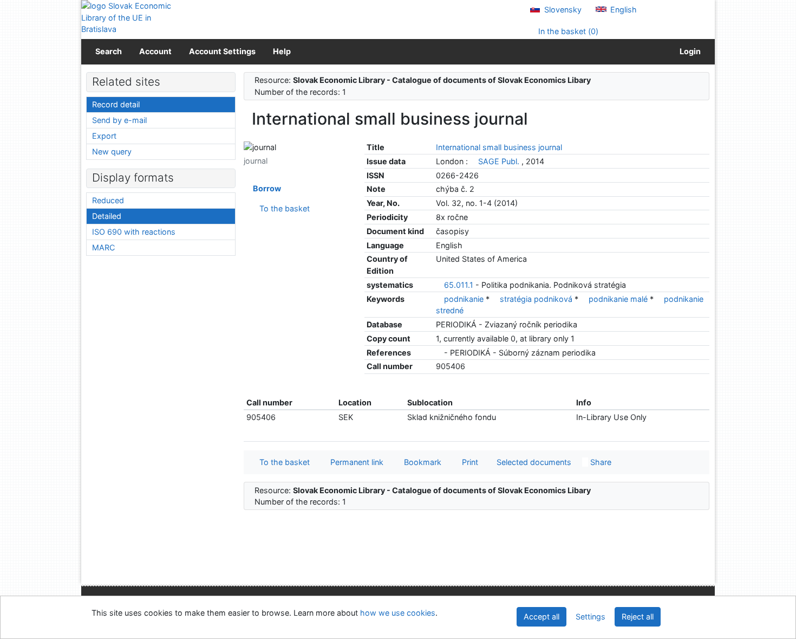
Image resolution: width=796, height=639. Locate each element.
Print (468, 462)
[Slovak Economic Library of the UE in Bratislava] (127, 17)
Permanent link (354, 462)
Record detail (116, 104)
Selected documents (532, 462)
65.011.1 (458, 284)
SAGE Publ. (498, 161)
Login (688, 51)
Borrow (265, 188)
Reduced (108, 200)
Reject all (638, 616)
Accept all (541, 616)
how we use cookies (397, 612)
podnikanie (465, 299)
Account (155, 51)
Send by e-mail (119, 120)
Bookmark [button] (420, 462)
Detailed (106, 216)
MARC (103, 247)
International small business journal (499, 147)
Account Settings (222, 51)
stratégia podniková (537, 299)
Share (599, 462)
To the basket (282, 208)
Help (282, 51)
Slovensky (562, 9)
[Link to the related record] (473, 161)
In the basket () (567, 31)
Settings (590, 616)
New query (112, 151)
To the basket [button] (282, 462)
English (622, 9)
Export (104, 135)
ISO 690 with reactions (133, 231)
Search (108, 51)
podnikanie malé (619, 299)
